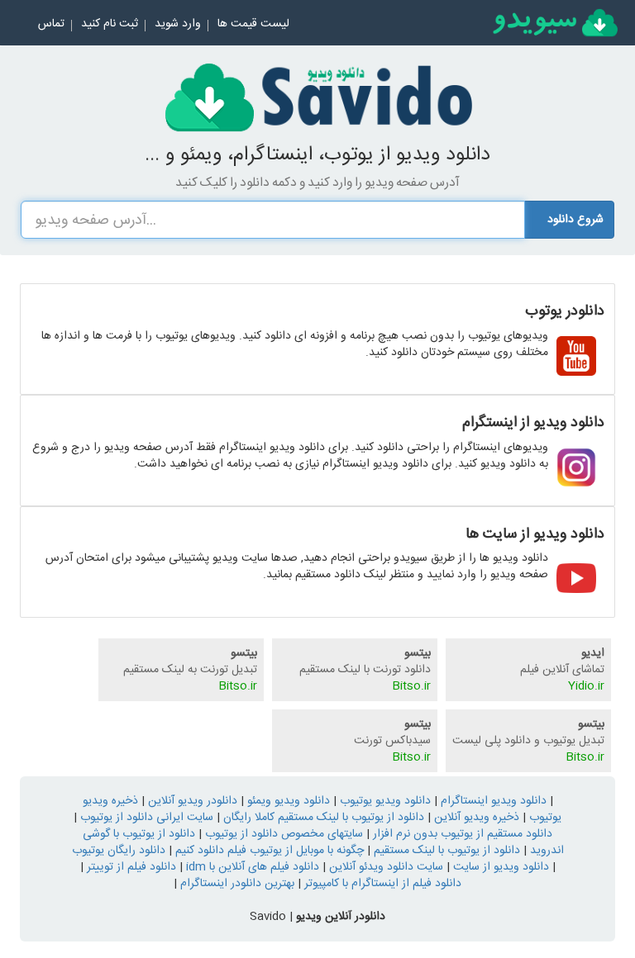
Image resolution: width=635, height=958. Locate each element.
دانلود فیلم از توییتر (130, 867)
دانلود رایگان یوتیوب (118, 851)
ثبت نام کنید (109, 24)
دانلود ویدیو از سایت (499, 867)
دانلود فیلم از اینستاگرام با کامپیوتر (381, 884)
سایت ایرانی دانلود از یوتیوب (145, 818)
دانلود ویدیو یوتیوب (384, 801)
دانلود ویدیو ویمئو (287, 801)
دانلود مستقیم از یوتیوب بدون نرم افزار (461, 834)
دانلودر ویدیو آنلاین (191, 801)
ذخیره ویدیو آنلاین (475, 818)
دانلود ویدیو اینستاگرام (492, 801)
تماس (51, 24)
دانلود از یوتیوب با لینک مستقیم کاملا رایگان (322, 818)
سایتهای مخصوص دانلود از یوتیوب (282, 834)
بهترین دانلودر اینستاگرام (235, 884)
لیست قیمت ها (253, 24)
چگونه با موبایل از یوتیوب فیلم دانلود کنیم (268, 851)
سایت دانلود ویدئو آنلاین (384, 867)
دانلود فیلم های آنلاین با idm (251, 867)
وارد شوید (178, 24)
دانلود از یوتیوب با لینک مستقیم (445, 851)
